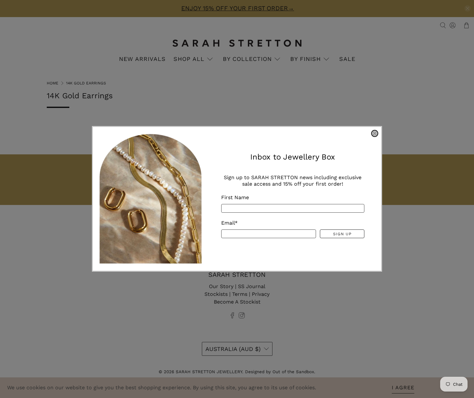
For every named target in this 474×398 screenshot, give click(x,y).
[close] (374, 133)
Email (229, 223)
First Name (235, 198)
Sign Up (342, 234)
